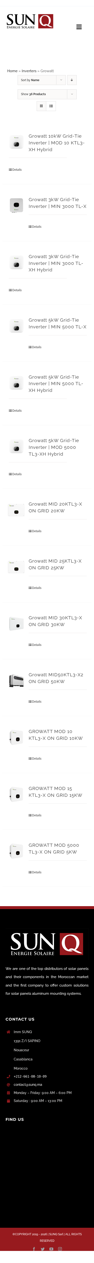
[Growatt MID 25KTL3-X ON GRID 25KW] (16, 567)
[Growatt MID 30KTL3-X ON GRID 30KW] (16, 623)
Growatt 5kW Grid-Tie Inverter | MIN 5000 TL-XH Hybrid (56, 383)
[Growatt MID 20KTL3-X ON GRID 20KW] (16, 510)
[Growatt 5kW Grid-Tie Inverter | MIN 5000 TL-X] (16, 326)
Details (17, 169)
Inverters (29, 71)
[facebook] (34, 1249)
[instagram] (60, 1249)
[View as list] (51, 106)
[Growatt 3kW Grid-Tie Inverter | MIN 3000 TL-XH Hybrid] (16, 262)
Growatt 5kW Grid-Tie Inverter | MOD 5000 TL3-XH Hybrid (54, 447)
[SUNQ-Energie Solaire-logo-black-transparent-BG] (30, 13)
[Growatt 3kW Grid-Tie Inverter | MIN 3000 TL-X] (16, 205)
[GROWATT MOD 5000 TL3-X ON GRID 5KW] (16, 851)
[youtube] (51, 1249)
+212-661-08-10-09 (30, 1076)
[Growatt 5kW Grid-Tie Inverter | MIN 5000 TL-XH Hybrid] (16, 383)
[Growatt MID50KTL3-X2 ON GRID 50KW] (16, 680)
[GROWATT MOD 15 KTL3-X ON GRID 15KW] (16, 794)
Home (12, 71)
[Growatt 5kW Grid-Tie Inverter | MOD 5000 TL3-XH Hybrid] (16, 446)
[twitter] (43, 1249)
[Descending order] (72, 80)
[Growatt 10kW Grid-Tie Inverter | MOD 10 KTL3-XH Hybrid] (16, 142)
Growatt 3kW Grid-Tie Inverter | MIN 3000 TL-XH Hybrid (56, 263)
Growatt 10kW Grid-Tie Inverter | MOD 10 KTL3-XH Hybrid (57, 142)
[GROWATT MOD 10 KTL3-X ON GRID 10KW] (16, 737)
